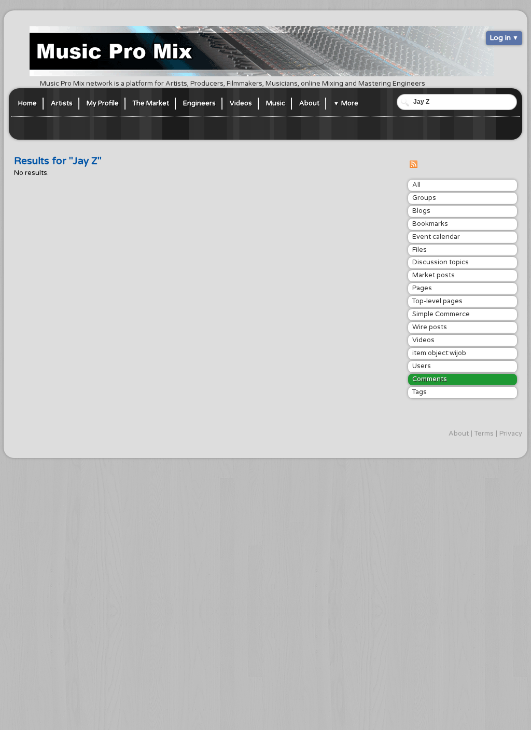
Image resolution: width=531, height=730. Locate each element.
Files (419, 250)
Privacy (510, 433)
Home (27, 103)
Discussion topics (440, 262)
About (309, 103)
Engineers (199, 103)
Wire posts (429, 327)
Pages (422, 288)
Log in (500, 37)
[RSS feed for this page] (413, 166)
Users (421, 366)
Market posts (433, 275)
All (416, 185)
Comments (429, 379)
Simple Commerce (441, 314)
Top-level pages (437, 301)
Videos (241, 103)
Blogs (421, 211)
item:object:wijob (439, 353)
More (349, 103)
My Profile (103, 103)
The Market (151, 103)
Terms (484, 433)
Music (275, 103)
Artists (62, 103)
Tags (419, 392)
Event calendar (436, 237)
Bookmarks (430, 224)
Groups (424, 198)
